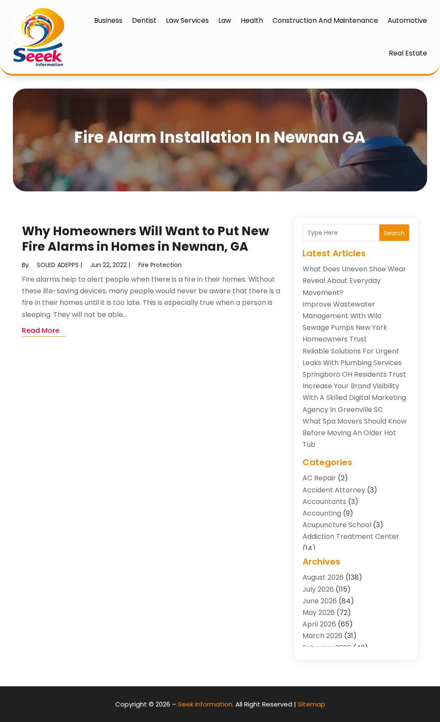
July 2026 (318, 589)
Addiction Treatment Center (350, 536)
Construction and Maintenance (325, 20)
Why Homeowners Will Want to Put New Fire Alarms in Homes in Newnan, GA (145, 239)
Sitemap (311, 704)
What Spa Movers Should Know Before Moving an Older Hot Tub (354, 432)
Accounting (321, 513)
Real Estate (408, 53)
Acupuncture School (336, 525)
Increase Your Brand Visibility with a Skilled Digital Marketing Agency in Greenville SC (354, 397)
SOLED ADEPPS (58, 265)
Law (224, 20)
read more (40, 330)
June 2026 (319, 601)
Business (108, 20)
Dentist (144, 20)
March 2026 (322, 636)
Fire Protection (160, 265)
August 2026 (323, 577)
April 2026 (319, 624)
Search (394, 233)
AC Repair (319, 478)
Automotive (407, 20)
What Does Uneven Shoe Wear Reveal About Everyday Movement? (354, 280)
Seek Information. (206, 704)
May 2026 (318, 613)
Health (252, 20)
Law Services (187, 20)
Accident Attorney (333, 490)
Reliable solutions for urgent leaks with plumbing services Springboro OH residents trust (354, 362)
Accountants (324, 502)
